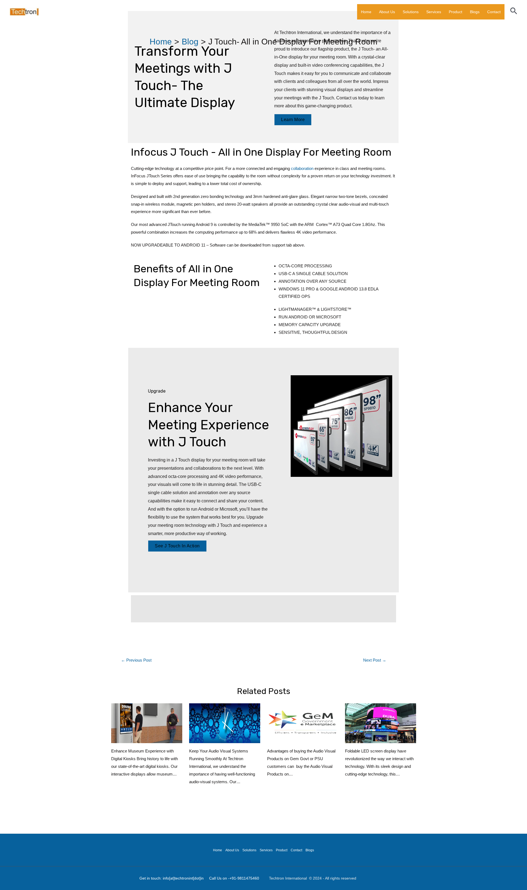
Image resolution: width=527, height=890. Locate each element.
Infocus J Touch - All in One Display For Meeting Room (261, 152)
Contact (494, 12)
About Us (387, 12)
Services (433, 12)
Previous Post (136, 660)
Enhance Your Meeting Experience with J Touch (208, 425)
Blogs (475, 12)
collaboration (302, 168)
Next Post (374, 660)
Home (366, 12)
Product (455, 12)
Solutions (411, 12)
